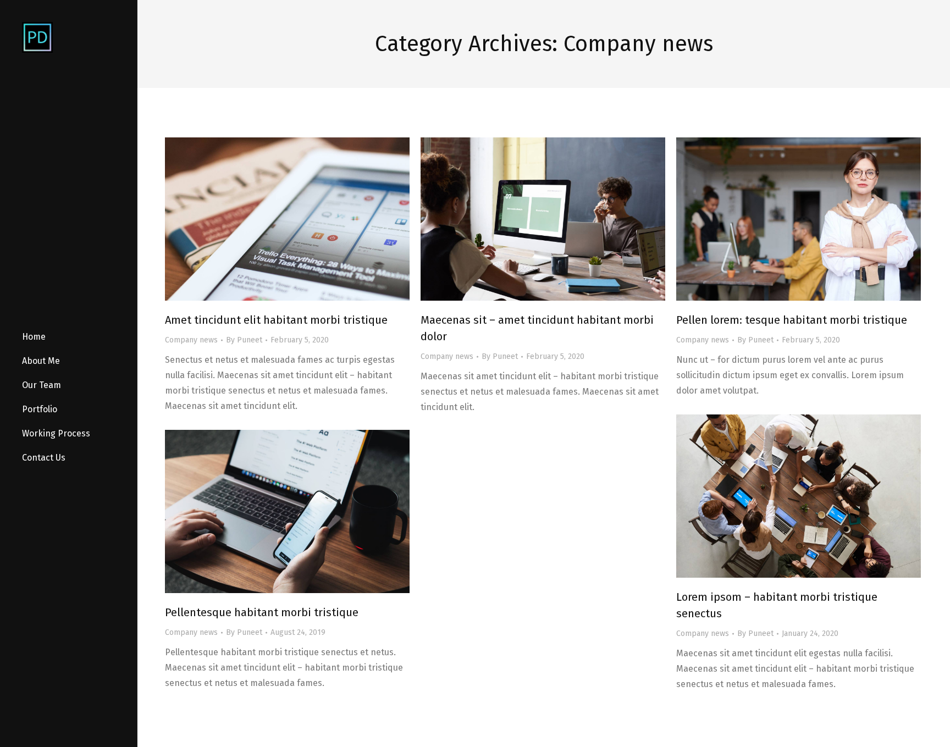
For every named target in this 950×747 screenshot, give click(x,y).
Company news (191, 340)
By (244, 340)
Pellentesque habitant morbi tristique (261, 612)
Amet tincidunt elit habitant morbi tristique (276, 320)
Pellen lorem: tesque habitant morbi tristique (791, 320)
